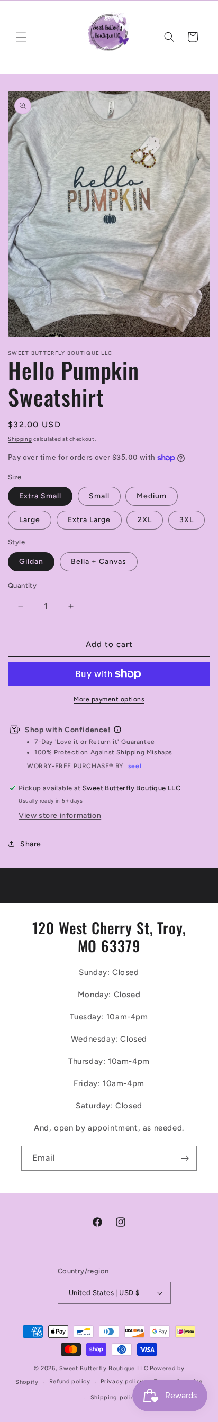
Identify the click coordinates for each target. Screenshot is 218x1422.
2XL (145, 519)
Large (29, 519)
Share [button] (30, 844)
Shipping (20, 438)
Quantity (22, 585)
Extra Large (89, 519)
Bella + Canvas (98, 561)
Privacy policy (122, 1381)
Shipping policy (114, 1397)
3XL (186, 519)
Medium (152, 495)
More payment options (109, 699)
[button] (21, 37)
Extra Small (40, 495)
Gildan (31, 561)
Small (99, 495)
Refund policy (69, 1381)
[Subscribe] (184, 1158)
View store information (60, 815)
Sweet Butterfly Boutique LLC (104, 1368)
